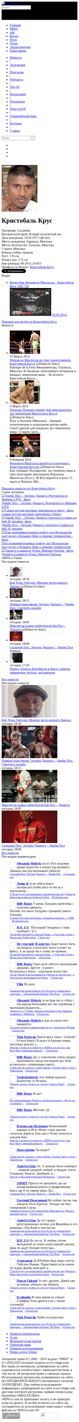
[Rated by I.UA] (50, 1418)
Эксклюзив (17, 65)
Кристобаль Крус (42, 267)
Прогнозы (17, 72)
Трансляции (18, 50)
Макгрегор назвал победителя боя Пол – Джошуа (36, 805)
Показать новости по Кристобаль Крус (28, 488)
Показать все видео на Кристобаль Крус (29, 321)
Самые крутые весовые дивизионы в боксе (31, 514)
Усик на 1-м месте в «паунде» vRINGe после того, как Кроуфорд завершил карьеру (40, 1049)
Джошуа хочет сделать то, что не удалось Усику (37, 1084)
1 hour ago (44, 937)
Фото (13, 39)
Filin (20, 984)
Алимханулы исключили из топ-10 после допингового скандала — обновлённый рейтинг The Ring (40, 992)
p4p (12, 32)
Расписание (18, 94)
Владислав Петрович (32, 1126)
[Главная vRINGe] (11, 3)
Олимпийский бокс (23, 116)
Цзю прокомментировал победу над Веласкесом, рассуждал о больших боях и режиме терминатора (36, 545)
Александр (25, 1260)
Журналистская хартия (25, 1341)
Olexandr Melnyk (29, 863)
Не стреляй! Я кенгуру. (33, 944)
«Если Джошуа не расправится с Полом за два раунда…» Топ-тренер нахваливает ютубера (42, 976)
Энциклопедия (20, 47)
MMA (14, 28)
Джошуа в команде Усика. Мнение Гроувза (31, 554)
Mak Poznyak (26, 1037)
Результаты (17, 101)
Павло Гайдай (27, 1280)
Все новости (10, 679)
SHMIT (22, 1183)
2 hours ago (44, 957)
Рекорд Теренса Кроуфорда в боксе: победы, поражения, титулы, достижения (40, 670)
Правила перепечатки (25, 1333)
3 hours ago (32, 1103)
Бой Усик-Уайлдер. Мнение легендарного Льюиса (36, 720)
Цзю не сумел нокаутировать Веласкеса (32, 1176)
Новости (16, 57)
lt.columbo (24, 1297)
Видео (14, 36)
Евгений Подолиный (32, 1200)
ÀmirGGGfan (26, 1166)
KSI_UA (23, 927)
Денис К (23, 883)
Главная (15, 25)
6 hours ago (68, 1327)
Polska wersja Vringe (23, 1352)
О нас (14, 1337)
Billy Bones (24, 903)
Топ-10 (14, 87)
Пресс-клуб (18, 109)
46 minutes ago (20, 921)
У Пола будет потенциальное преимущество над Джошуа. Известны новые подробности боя (43, 896)
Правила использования (26, 1348)
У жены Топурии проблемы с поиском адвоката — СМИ (42, 918)
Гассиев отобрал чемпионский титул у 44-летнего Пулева (42, 1027)
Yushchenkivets (27, 1077)
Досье (14, 43)
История (15, 123)
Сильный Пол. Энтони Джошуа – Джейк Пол (41, 647)
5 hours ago (31, 1310)
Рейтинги (16, 79)
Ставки (15, 130)
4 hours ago (69, 1193)
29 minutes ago (59, 897)
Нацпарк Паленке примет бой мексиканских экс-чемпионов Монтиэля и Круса (41, 411)
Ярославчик (26, 1150)
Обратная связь (20, 1344)
